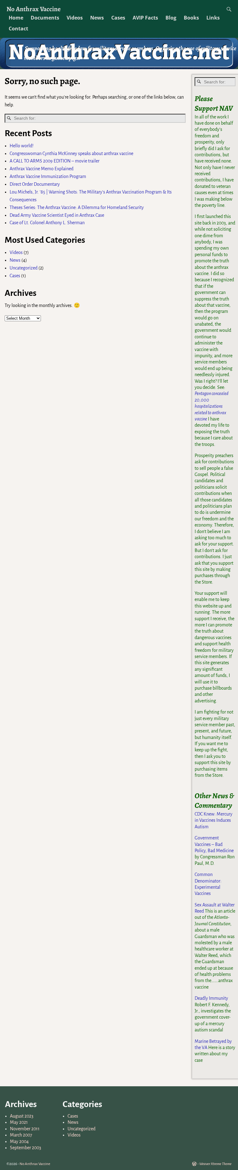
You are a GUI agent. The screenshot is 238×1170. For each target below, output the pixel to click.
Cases (118, 17)
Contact (18, 28)
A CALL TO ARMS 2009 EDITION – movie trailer (54, 160)
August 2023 (21, 1116)
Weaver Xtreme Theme (215, 1164)
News (97, 17)
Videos (75, 17)
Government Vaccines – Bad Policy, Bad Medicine (214, 844)
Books (191, 17)
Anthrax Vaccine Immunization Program (48, 176)
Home (16, 17)
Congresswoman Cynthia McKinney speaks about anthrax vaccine (71, 153)
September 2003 (25, 1147)
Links (213, 17)
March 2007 (21, 1134)
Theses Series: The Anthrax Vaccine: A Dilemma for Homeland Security (77, 207)
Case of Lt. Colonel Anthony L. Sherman (47, 222)
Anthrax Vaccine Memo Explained (41, 168)
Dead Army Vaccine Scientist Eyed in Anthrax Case (57, 215)
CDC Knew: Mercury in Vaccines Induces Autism (213, 820)
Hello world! (21, 145)
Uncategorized (23, 267)
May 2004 (19, 1141)
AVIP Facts (145, 17)
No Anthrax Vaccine (34, 8)
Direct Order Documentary (35, 184)
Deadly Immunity (211, 998)
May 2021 (19, 1122)
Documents (45, 17)
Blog (170, 17)
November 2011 (25, 1128)
